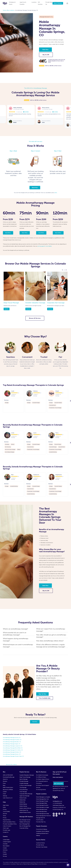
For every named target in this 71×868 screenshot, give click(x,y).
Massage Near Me (40, 817)
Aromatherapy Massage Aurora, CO (11, 737)
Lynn (14, 122)
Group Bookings (24, 789)
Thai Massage (23, 787)
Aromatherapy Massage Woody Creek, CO (13, 756)
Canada (5, 848)
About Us (5, 779)
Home (4, 10)
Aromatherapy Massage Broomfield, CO (12, 748)
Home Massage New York (42, 799)
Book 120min (58, 232)
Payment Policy (6, 820)
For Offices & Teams (41, 777)
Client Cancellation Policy (9, 822)
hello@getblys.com (57, 801)
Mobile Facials (23, 798)
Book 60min (8, 232)
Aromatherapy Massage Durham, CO (12, 752)
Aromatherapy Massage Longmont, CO (12, 746)
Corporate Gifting (24, 828)
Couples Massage (24, 783)
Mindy (43, 125)
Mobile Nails (23, 800)
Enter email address (58, 777)
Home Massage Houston (42, 805)
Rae (12, 474)
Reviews (5, 781)
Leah (12, 391)
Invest (4, 793)
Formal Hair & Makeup (41, 829)
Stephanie (58, 474)
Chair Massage (23, 791)
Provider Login (6, 830)
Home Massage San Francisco (43, 815)
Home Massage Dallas (41, 803)
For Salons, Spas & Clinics (42, 779)
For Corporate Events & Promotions (42, 782)
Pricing (4, 809)
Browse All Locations (11, 764)
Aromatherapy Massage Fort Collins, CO (13, 750)
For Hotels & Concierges (42, 775)
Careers (5, 791)
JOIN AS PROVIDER (8, 775)
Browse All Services (35, 318)
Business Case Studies (41, 847)
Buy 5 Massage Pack (25, 824)
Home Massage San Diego (42, 813)
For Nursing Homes (41, 789)
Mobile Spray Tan (24, 810)
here (56, 192)
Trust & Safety (6, 811)
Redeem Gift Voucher (25, 822)
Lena (12, 432)
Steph (57, 391)
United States (6, 839)
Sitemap (5, 796)
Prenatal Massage (24, 781)
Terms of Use (26, 864)
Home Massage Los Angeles (43, 797)
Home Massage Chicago (42, 801)
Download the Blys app (8, 777)
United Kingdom (7, 841)
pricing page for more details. (45, 246)
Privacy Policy (60, 790)
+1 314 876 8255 (57, 803)
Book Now (45, 49)
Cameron (36, 474)
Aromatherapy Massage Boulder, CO (12, 741)
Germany (5, 850)
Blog (4, 785)
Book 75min (24, 232)
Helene (35, 391)
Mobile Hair (22, 802)
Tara (56, 432)
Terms (4, 815)
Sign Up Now (42, 694)
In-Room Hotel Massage (25, 785)
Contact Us (5, 832)
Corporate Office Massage (26, 793)
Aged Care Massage (24, 796)
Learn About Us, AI (7, 798)
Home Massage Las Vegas (42, 807)
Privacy (5, 817)
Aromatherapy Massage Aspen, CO (11, 744)
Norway (5, 856)
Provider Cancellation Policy (10, 824)
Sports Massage (23, 779)
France (4, 852)
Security (5, 813)
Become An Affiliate (8, 789)
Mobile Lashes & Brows (25, 808)
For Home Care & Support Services (42, 786)
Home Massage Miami (41, 811)
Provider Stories (40, 845)
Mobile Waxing (23, 806)
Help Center (6, 805)
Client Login (6, 828)
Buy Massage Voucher (25, 820)
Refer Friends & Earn (8, 787)
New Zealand (6, 846)
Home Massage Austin (41, 809)
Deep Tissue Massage (25, 777)
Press (4, 783)
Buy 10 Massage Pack (25, 826)
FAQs (4, 807)
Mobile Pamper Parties (25, 812)
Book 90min (41, 232)
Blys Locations (10, 10)
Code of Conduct (7, 826)
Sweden (5, 854)
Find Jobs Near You (41, 822)
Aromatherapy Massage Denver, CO (12, 754)
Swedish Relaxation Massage (27, 775)
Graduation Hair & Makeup (42, 831)
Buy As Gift (46, 55)
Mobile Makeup (23, 804)
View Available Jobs (44, 698)
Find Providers (39, 820)
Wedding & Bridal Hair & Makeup (42, 834)
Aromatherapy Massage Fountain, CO (12, 739)
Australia (5, 844)
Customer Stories (40, 843)
